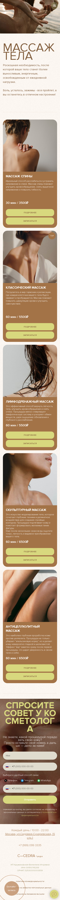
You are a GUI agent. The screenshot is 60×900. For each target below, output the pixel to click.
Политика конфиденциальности (30, 881)
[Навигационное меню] (54, 6)
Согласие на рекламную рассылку (30, 894)
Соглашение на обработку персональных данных (30, 888)
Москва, (10, 834)
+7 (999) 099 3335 (30, 845)
